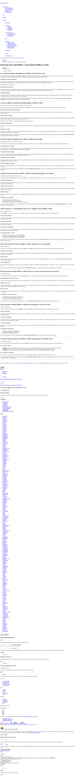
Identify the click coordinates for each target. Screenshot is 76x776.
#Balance (4, 421)
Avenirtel (4, 59)
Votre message (14, 648)
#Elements (5, 532)
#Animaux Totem (6, 448)
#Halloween (5, 628)
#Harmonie (5, 500)
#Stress (4, 563)
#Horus (4, 440)
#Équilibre (5, 454)
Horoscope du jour (11, 43)
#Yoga (4, 472)
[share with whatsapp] (3, 713)
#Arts (4, 540)
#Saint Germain (6, 517)
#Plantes (4, 556)
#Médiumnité (5, 551)
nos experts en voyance (29, 363)
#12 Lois (4, 586)
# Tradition (5, 598)
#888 (4, 604)
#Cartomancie (5, 442)
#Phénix (4, 578)
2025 (4, 703)
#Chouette (5, 593)
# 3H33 (4, 569)
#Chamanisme (5, 484)
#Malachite (5, 456)
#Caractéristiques (6, 525)
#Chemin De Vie (6, 458)
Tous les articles (6, 401)
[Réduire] (35, 724)
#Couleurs (5, 479)
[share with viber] (3, 714)
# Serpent (4, 576)
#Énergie (4, 478)
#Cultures (4, 582)
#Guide (4, 452)
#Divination (5, 538)
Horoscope (7, 41)
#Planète (4, 504)
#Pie (4, 619)
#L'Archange (5, 486)
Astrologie (5, 402)
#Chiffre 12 (5, 499)
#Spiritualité (5, 449)
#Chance (4, 620)
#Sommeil (5, 501)
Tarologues (10, 27)
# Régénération (6, 579)
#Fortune (4, 592)
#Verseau (4, 428)
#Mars (4, 489)
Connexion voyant (8, 55)
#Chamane (5, 518)
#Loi (4, 492)
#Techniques (5, 615)
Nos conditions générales (5, 750)
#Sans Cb (4, 529)
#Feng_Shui (5, 471)
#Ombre (4, 626)
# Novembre (5, 616)
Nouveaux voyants (6, 684)
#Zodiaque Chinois (6, 498)
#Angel (4, 497)
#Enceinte (5, 607)
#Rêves (4, 468)
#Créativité (5, 562)
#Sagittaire (5, 424)
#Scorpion (5, 425)
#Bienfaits (5, 474)
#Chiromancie (5, 547)
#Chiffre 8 (5, 463)
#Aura (4, 469)
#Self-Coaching (6, 481)
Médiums (9, 26)
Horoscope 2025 (11, 47)
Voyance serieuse (11, 34)
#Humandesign (6, 630)
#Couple (4, 485)
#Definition (5, 583)
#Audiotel (5, 510)
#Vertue (4, 457)
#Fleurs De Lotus (6, 590)
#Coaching (5, 480)
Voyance (5, 404)
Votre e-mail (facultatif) (16, 645)
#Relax (4, 543)
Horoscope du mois (11, 46)
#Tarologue (5, 431)
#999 (4, 574)
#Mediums (5, 483)
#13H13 (4, 599)
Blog (6, 38)
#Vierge (4, 429)
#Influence (5, 559)
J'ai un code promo (4, 3)
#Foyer (4, 495)
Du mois (4, 702)
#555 (4, 581)
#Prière (4, 447)
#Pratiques (5, 508)
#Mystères (5, 541)
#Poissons (5, 426)
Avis (4, 14)
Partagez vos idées (5, 390)
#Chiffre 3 (5, 462)
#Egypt (4, 507)
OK (1, 661)
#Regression (5, 631)
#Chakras (4, 466)
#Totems (4, 596)
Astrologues (10, 29)
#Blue (4, 503)
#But (4, 512)
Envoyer (2, 652)
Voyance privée (8, 10)
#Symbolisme (5, 552)
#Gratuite (4, 488)
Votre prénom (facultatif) (16, 644)
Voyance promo (8, 12)
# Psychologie (5, 537)
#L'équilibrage (5, 560)
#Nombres (5, 545)
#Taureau (4, 427)
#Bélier (4, 372)
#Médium (4, 435)
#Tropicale (5, 539)
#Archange (5, 444)
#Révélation (5, 526)
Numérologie (6, 409)
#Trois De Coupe (6, 530)
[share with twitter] (3, 711)
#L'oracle (4, 519)
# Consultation (5, 511)
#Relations (5, 437)
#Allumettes (5, 506)
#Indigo (4, 524)
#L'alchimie (5, 546)
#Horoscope (5, 371)
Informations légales (6, 718)
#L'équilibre (5, 554)
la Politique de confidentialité (34, 732)
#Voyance (5, 433)
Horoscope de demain (12, 44)
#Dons (4, 523)
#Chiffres (4, 533)
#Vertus (4, 514)
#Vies (4, 534)
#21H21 (4, 572)
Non (1, 764)
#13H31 (4, 589)
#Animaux (5, 594)
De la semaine (5, 701)
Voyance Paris (10, 35)
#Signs (4, 629)
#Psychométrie (5, 566)
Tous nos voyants (6, 681)
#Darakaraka (5, 531)
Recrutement (7, 50)
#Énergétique (5, 555)
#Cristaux (4, 548)
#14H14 (4, 573)
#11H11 (4, 577)
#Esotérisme (5, 438)
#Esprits (4, 528)
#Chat (4, 601)
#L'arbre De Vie (6, 515)
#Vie (4, 522)
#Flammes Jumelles (6, 612)
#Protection (5, 441)
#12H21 (4, 575)
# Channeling (5, 606)
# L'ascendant (5, 608)
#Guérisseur (5, 516)
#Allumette (5, 584)
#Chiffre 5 (5, 461)
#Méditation (5, 476)
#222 (4, 509)
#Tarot (4, 432)
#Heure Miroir (5, 493)
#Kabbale (4, 627)
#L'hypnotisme (5, 614)
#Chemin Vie (5, 496)
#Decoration (5, 544)
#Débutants (5, 521)
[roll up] (1, 766)
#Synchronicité (5, 455)
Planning (4, 17)
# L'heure (4, 570)
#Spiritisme (5, 450)
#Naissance (5, 571)
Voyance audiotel (9, 8)
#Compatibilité (5, 436)
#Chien (4, 605)
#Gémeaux (5, 422)
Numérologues (10, 28)
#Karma (4, 585)
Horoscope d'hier (11, 42)
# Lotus (4, 591)
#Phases (4, 622)
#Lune (4, 465)
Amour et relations (7, 408)
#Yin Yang (5, 453)
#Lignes (4, 609)
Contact (6, 53)
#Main (4, 611)
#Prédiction (5, 542)
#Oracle (4, 482)
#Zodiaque (5, 373)
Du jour (4, 698)
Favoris (5, 20)
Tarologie (5, 403)
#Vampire (4, 624)
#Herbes (4, 557)
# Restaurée (5, 623)
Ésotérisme (5, 410)
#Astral (4, 600)
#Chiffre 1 (5, 459)
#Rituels (4, 561)
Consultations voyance (12, 33)
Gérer (2, 734)
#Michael (4, 487)
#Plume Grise (5, 602)
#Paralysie (5, 567)
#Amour (4, 439)
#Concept (4, 613)
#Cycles (4, 553)
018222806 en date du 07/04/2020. (30, 716)
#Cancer (4, 419)
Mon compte (7, 22)
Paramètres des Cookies (7, 720)
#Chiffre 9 (5, 464)
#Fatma (4, 443)
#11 (3, 467)
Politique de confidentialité (8, 719)
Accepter (5, 734)
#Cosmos (4, 588)
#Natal (4, 513)
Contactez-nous (3, 707)
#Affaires (4, 618)
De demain (5, 699)
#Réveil (4, 603)
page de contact (57, 650)
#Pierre (4, 491)
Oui (4, 764)
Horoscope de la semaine (12, 45)
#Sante (4, 564)
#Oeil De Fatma (6, 451)
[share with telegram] (3, 712)
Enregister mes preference (5, 749)
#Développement (6, 470)
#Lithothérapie (5, 549)
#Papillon (4, 568)
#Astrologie (5, 418)
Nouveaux (8, 11)
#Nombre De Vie (6, 558)
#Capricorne (5, 420)
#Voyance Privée (6, 617)
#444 (4, 587)
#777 (4, 597)
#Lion (4, 423)
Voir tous (2, 397)
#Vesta (4, 527)
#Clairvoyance (5, 473)
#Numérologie (5, 434)
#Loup (4, 621)
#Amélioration (5, 494)
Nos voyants (5, 6)
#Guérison (5, 477)
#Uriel (4, 446)
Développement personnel (8, 411)
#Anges (4, 536)
